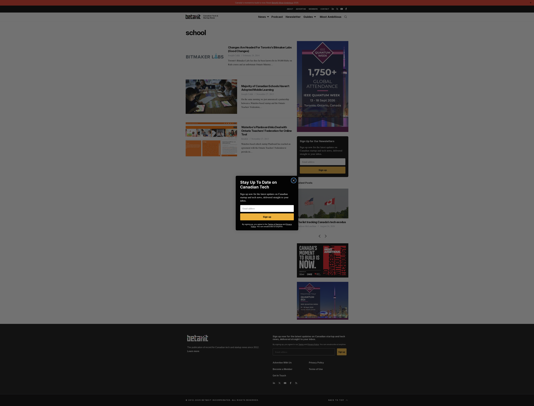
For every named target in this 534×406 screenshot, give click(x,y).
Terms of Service (275, 224)
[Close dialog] (293, 180)
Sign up (267, 216)
